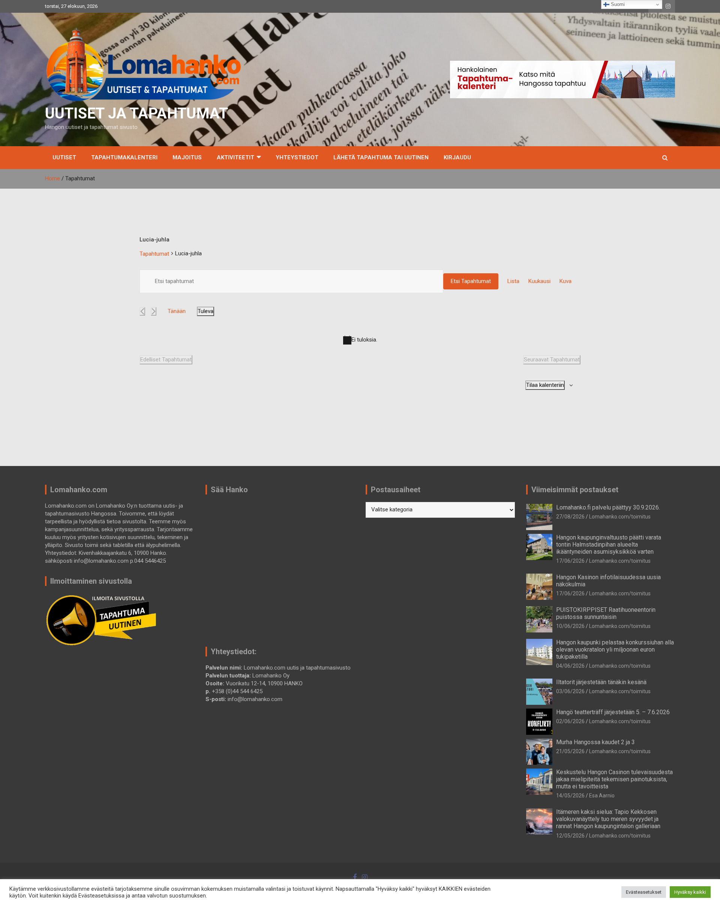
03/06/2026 (570, 691)
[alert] (360, 340)
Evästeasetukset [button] (644, 892)
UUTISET (64, 157)
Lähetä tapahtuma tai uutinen (381, 157)
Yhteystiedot (297, 157)
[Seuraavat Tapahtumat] (153, 311)
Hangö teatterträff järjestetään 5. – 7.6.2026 (613, 712)
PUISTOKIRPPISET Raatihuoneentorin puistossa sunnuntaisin (606, 613)
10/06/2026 (570, 626)
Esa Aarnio (602, 796)
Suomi (617, 4)
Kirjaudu (457, 157)
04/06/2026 (570, 666)
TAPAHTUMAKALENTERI (124, 157)
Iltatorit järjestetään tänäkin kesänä (601, 682)
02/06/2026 (570, 721)
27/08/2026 (570, 517)
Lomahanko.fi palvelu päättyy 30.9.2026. (608, 507)
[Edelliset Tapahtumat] (142, 311)
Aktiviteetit (235, 157)
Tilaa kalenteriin (545, 385)
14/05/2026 (570, 796)
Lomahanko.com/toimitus (620, 517)
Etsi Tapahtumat (471, 281)
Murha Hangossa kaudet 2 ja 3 (595, 742)
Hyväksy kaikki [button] (690, 892)
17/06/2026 (570, 561)
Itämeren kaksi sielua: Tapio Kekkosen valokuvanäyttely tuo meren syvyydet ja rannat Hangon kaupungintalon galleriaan (608, 819)
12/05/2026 (570, 836)
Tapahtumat (154, 253)
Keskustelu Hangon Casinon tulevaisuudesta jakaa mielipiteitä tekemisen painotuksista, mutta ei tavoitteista (614, 779)
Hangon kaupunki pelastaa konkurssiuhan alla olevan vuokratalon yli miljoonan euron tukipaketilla (615, 649)
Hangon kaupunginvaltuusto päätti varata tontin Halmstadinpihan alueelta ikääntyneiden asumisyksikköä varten (608, 544)
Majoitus (187, 157)
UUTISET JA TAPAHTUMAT (136, 113)
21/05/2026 (570, 751)
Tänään (177, 311)
